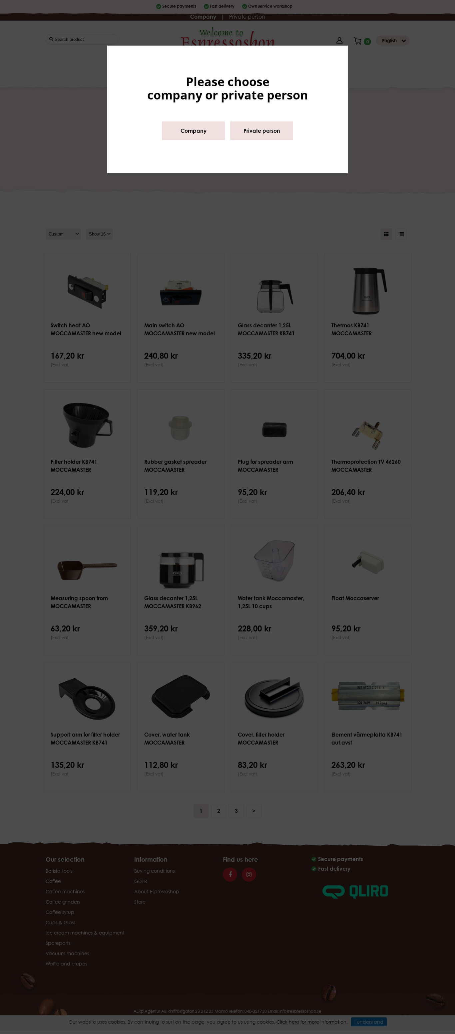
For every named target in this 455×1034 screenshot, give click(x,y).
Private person (261, 130)
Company (194, 130)
